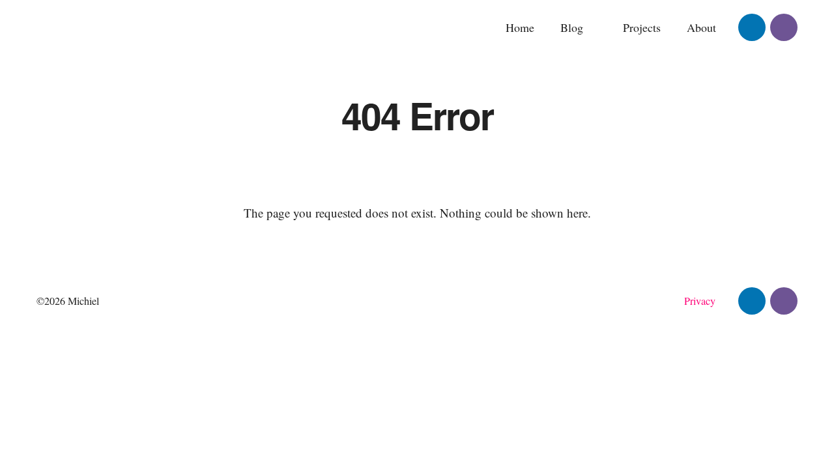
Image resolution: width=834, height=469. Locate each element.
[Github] (784, 27)
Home (520, 27)
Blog (571, 27)
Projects (642, 27)
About (701, 27)
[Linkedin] (752, 27)
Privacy (699, 301)
